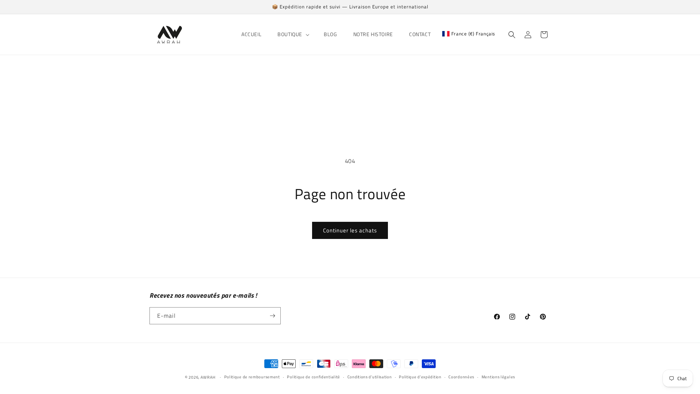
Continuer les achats (350, 230)
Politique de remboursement (252, 377)
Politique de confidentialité (313, 377)
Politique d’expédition (420, 377)
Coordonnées (461, 377)
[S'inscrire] (272, 315)
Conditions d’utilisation (369, 377)
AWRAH (208, 377)
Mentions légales (498, 377)
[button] (292, 34)
